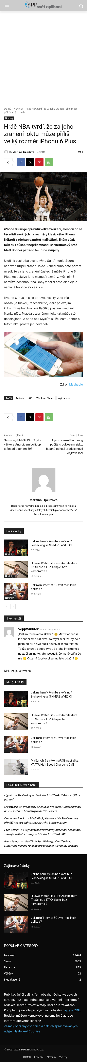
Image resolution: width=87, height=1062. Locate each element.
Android (20, 398)
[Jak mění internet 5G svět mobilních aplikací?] (16, 591)
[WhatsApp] (49, 162)
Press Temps (11, 841)
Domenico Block (14, 818)
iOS (30, 398)
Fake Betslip (11, 830)
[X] (30, 162)
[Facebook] (21, 162)
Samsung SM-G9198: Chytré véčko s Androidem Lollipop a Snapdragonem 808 (22, 444)
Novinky (18, 108)
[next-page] (13, 606)
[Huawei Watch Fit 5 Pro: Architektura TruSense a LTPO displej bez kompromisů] (16, 569)
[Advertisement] (43, 56)
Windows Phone (45, 398)
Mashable (76, 384)
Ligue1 (8, 795)
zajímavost (64, 398)
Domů (7, 108)
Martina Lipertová (23, 151)
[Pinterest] (39, 162)
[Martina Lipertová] (6, 152)
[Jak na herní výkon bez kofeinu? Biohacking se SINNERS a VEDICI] (16, 548)
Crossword (11, 807)
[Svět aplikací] (43, 5)
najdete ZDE (71, 1010)
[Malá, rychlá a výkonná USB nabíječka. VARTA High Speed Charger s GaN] (16, 767)
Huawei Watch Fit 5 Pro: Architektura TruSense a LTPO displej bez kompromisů (54, 567)
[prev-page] (6, 606)
